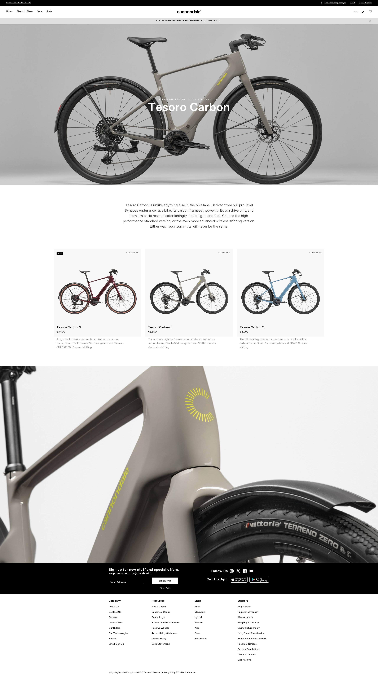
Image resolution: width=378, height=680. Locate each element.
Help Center (244, 606)
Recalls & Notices (247, 644)
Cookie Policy (159, 638)
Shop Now (212, 21)
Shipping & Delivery (248, 622)
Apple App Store (239, 580)
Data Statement (161, 644)
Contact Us (115, 612)
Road (197, 606)
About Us (114, 606)
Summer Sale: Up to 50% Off (18, 3)
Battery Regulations (249, 649)
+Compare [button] (132, 252)
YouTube (251, 571)
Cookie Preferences (187, 672)
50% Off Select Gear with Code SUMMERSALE (179, 20)
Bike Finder (201, 638)
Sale (49, 11)
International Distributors (165, 622)
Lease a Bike (115, 622)
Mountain (200, 612)
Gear (40, 11)
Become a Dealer (161, 612)
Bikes (9, 11)
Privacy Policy (165, 588)
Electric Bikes (24, 11)
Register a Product (248, 612)
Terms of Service (151, 672)
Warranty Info (245, 617)
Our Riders (114, 628)
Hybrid (198, 617)
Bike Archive (244, 660)
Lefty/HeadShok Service (251, 633)
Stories (113, 638)
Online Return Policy (249, 628)
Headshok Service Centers (252, 638)
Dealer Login (158, 617)
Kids (197, 628)
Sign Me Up (165, 580)
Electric (199, 622)
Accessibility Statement (165, 633)
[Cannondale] (189, 11)
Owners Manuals (247, 654)
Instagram (232, 571)
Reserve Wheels (160, 628)
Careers (113, 617)
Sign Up (368, 3)
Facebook (245, 571)
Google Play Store (259, 580)
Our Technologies (118, 633)
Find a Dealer (159, 606)
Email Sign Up (116, 644)
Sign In (362, 3)
